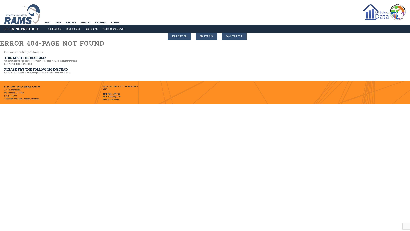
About (48, 22)
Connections (54, 29)
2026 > (106, 89)
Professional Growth (113, 29)
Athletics (86, 22)
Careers (115, 22)
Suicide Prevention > (111, 99)
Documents (100, 22)
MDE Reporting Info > (112, 96)
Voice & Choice (73, 29)
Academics (71, 22)
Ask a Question (179, 36)
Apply (58, 22)
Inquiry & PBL (91, 29)
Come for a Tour (234, 36)
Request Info (206, 36)
